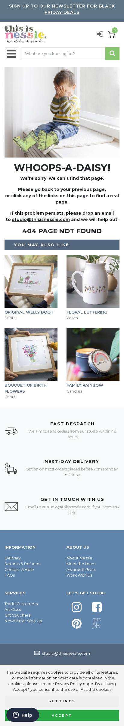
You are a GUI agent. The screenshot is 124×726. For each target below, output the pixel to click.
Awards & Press (81, 569)
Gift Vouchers (17, 615)
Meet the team (81, 564)
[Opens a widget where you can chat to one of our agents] (22, 715)
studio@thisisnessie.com (41, 219)
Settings (62, 701)
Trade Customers (21, 604)
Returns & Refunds (22, 564)
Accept (62, 715)
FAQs (10, 575)
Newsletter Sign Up (23, 621)
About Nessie (79, 558)
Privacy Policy (68, 684)
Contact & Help (19, 569)
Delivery (13, 558)
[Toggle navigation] (11, 53)
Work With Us (79, 575)
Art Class (13, 609)
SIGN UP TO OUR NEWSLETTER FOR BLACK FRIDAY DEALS (62, 9)
